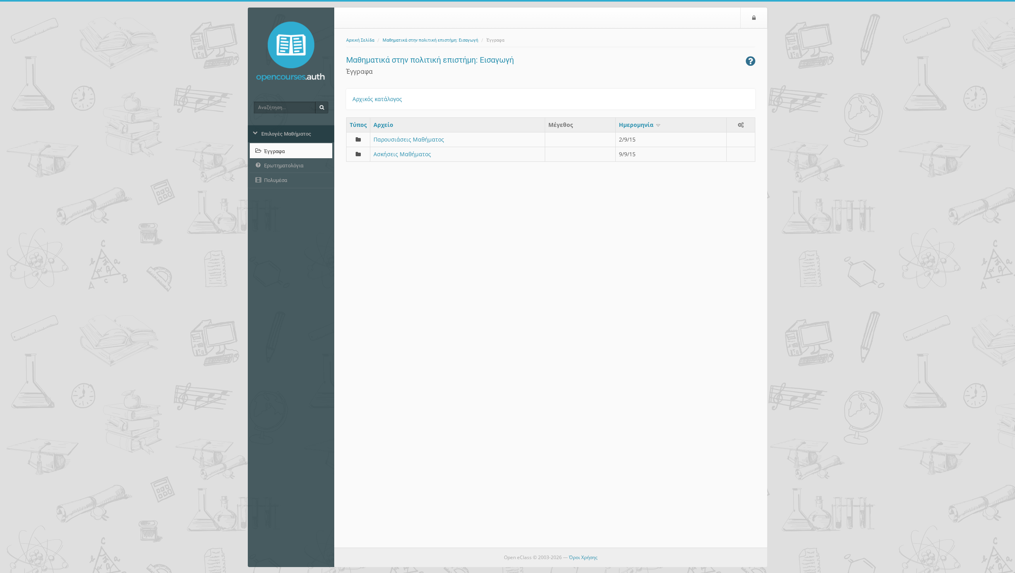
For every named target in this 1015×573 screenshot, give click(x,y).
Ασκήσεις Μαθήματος (402, 154)
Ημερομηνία (637, 124)
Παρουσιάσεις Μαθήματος (408, 139)
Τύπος (358, 124)
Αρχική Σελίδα (360, 40)
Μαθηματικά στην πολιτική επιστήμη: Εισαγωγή (430, 40)
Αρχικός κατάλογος (377, 99)
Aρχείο (383, 124)
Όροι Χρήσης (583, 557)
